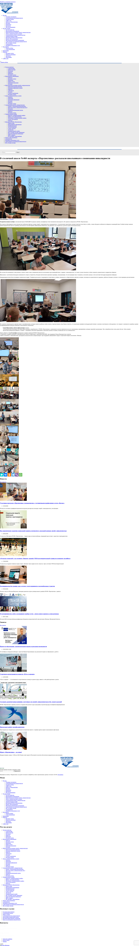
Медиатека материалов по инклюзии (15, 40)
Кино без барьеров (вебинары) (15, 133)
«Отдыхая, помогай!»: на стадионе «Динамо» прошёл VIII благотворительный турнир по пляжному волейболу (35, 558)
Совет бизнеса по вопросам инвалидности (16, 41)
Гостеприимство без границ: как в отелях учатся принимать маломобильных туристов (27, 586)
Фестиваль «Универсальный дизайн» (17, 118)
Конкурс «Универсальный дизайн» (16, 115)
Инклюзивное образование (12, 31)
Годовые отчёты (10, 19)
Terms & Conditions (7, 939)
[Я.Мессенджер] (1, 474)
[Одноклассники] (9, 474)
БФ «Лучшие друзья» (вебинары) (16, 132)
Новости (5, 52)
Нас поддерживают (10, 27)
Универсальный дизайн (11, 36)
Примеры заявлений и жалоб (15, 88)
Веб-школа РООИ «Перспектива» (14, 37)
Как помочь (6, 46)
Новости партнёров (10, 54)
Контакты (8, 25)
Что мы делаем (6, 28)
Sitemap (5, 941)
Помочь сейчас (9, 48)
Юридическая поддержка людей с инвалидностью (18, 32)
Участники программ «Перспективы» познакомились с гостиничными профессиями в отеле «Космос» (32, 503)
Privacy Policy (6, 940)
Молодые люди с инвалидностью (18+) (17, 107)
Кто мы (5, 15)
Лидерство (10, 129)
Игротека (10, 108)
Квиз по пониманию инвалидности (11, 919)
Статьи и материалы (13, 93)
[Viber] (17, 474)
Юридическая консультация (15, 86)
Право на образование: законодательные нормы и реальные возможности (23, 646)
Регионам (10, 71)
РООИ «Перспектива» (9, 944)
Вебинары (10, 73)
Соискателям (11, 68)
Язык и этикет (6, 914)
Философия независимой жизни (11, 917)
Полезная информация (13, 99)
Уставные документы (11, 16)
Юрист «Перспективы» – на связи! (11, 752)
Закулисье (8, 56)
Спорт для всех (12, 128)
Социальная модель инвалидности (14, 18)
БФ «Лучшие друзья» (11, 42)
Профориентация (12, 125)
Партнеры (10, 98)
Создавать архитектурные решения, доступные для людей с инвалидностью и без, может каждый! (31, 702)
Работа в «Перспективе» (12, 22)
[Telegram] (13, 474)
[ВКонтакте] (5, 474)
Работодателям (11, 69)
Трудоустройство (10, 29)
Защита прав (11, 123)
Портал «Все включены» (12, 39)
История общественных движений (11, 918)
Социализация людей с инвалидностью (15, 35)
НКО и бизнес (11, 135)
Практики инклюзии (13, 82)
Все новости (3, 482)
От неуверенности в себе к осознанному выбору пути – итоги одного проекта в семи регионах (29, 614)
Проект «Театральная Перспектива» (17, 106)
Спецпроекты (9, 44)
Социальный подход (8, 913)
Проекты (10, 97)
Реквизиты (8, 24)
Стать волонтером (10, 49)
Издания (8, 23)
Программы (9, 57)
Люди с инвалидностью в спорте (14, 33)
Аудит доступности (13, 119)
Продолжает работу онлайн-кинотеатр (12, 727)
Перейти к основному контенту (8, 1)
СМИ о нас (8, 20)
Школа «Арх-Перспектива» (15, 116)
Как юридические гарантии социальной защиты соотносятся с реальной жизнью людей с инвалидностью (33, 531)
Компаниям (6, 50)
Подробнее (60, 774)
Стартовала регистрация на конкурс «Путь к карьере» (17, 674)
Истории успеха (10, 53)
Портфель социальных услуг (13, 45)
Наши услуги (11, 81)
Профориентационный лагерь (15, 110)
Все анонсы (3, 625)
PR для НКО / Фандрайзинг (15, 136)
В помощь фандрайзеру (8, 911)
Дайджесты (11, 90)
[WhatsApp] (20, 474)
